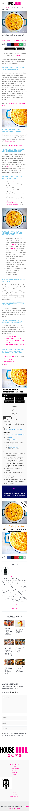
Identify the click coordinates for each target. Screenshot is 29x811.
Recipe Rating (5, 692)
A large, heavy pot (8, 356)
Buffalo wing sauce (11, 202)
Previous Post (14, 604)
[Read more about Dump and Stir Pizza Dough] (20, 623)
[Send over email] (21, 44)
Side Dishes (19, 40)
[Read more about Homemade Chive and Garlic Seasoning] (20, 662)
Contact (14, 794)
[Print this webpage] (24, 44)
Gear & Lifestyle (14, 768)
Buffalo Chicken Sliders (15, 145)
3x (10, 417)
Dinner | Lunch (6, 40)
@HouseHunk (11, 495)
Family (14, 766)
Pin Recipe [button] (20, 398)
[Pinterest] (20, 755)
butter (10, 437)
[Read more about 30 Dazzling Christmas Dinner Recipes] (20, 642)
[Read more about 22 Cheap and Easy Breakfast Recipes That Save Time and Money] (9, 642)
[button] (3, 395)
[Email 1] (16, 755)
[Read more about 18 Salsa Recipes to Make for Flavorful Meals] (9, 662)
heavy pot (14, 244)
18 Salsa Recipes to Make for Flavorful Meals (8, 670)
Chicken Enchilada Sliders (13, 338)
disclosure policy (17, 55)
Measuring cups (8, 359)
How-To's (14, 770)
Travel (14, 774)
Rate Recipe (20, 401)
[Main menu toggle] (3, 3)
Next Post (14, 608)
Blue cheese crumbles (12, 204)
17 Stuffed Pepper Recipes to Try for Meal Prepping (8, 631)
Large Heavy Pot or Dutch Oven (14, 429)
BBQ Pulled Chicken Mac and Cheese (16, 344)
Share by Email (10, 401)
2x (7, 417)
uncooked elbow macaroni (18, 434)
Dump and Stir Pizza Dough (19, 630)
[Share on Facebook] (9, 44)
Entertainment (14, 764)
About (14, 792)
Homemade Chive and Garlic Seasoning (19, 669)
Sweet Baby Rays (10, 166)
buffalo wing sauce (14, 447)
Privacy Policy (14, 796)
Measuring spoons (9, 361)
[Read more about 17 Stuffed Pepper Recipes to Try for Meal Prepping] (9, 623)
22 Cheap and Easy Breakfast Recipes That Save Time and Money (8, 651)
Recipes (8, 8)
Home (3, 8)
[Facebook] (9, 755)
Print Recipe (21, 49)
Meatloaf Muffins (11, 336)
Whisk (5, 364)
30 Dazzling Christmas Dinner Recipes (19, 649)
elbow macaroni (17, 182)
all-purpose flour (13, 439)
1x (4, 417)
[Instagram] (12, 755)
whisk (13, 248)
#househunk (22, 495)
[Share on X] (12, 44)
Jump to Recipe (10, 49)
